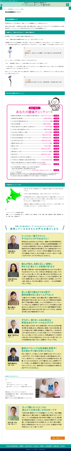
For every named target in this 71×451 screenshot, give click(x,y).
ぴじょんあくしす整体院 (33, 449)
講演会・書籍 (56, 446)
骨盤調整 (21, 446)
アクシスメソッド (28, 446)
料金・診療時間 (48, 446)
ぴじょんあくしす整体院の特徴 (12, 446)
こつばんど (36, 446)
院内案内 (41, 446)
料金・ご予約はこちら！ (58, 438)
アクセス (62, 446)
